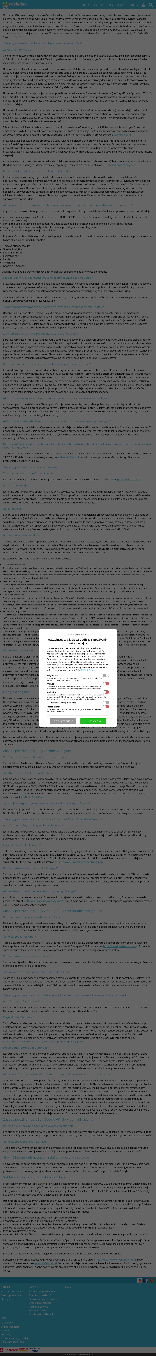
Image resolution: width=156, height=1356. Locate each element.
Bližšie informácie (89, 670)
